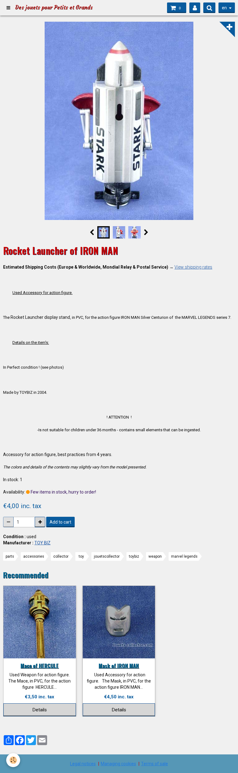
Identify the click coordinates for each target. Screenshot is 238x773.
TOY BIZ (42, 542)
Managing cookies (118, 763)
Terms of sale (154, 763)
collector (60, 556)
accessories (33, 556)
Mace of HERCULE (39, 665)
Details (39, 710)
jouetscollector (107, 556)
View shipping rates (193, 267)
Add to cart (60, 522)
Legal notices (83, 763)
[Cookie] (13, 760)
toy (81, 556)
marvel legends (184, 556)
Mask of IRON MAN (119, 665)
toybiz (134, 556)
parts (10, 556)
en (224, 7)
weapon (155, 556)
